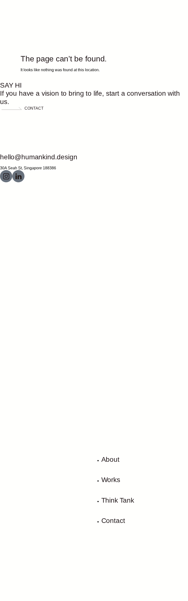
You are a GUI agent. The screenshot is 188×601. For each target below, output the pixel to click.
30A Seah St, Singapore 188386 (28, 168)
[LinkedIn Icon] (18, 176)
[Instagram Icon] (6, 176)
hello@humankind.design (38, 157)
